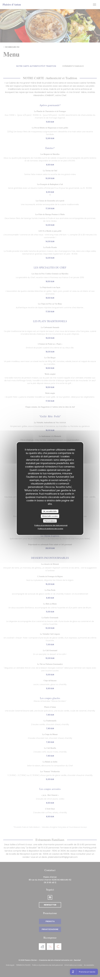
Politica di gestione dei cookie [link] (50, 528)
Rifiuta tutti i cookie (50, 516)
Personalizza (50, 521)
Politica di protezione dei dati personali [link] (50, 525)
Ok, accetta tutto (50, 511)
